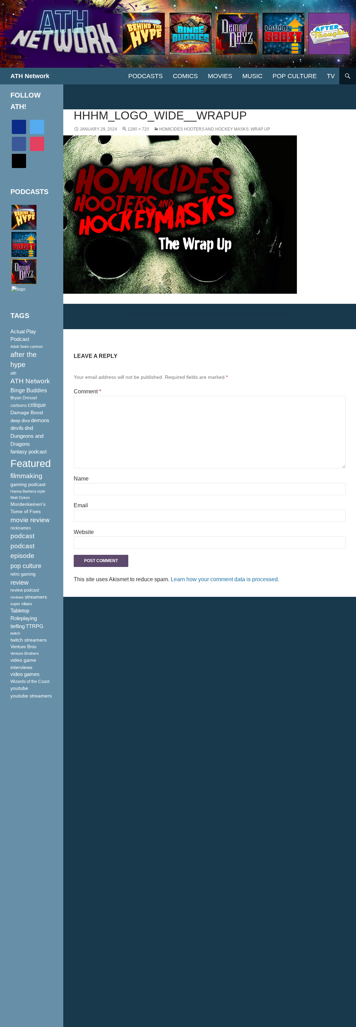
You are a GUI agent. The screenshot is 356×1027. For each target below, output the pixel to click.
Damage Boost (26, 412)
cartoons (18, 405)
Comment (87, 391)
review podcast (24, 590)
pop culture (25, 565)
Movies (220, 76)
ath (13, 373)
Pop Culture (295, 76)
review (19, 582)
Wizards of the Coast (29, 681)
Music (252, 76)
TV (331, 76)
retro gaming (22, 574)
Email (81, 505)
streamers (36, 597)
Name (81, 479)
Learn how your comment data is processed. (225, 579)
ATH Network (29, 76)
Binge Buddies (28, 390)
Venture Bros (23, 646)
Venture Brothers (24, 653)
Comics (185, 76)
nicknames (20, 528)
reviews (17, 597)
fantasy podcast (28, 451)
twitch (15, 633)
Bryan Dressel (23, 397)
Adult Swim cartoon (26, 346)
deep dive (20, 420)
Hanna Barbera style (27, 491)
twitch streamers (28, 640)
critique (37, 405)
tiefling (17, 626)
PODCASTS (145, 76)
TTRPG (34, 626)
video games (25, 674)
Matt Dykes (20, 497)
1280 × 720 (138, 129)
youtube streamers (31, 696)
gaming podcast (28, 484)
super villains (21, 604)
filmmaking (26, 475)
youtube (19, 688)
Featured (30, 463)
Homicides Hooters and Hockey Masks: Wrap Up (214, 129)
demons (40, 420)
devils (17, 428)
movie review (30, 520)
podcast (22, 536)
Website (84, 532)
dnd (29, 428)
